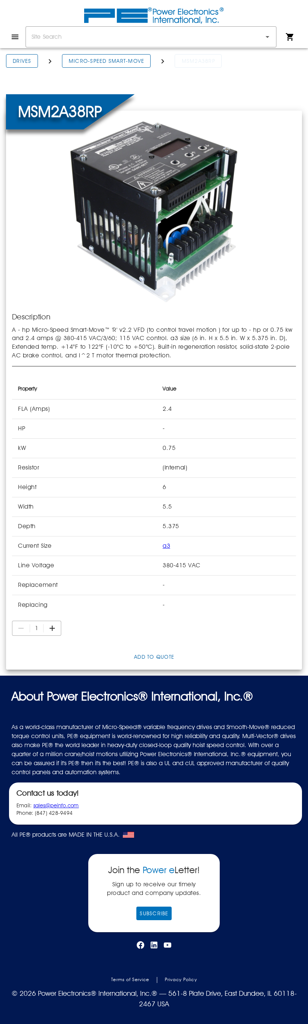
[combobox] (151, 36)
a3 (166, 545)
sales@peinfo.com (56, 805)
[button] (267, 36)
